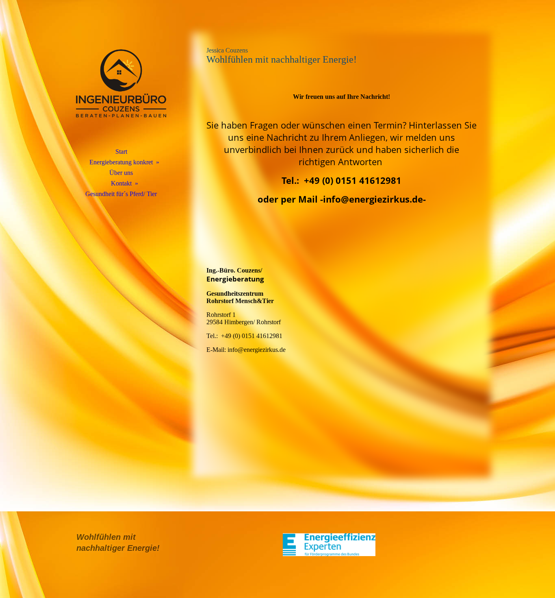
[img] (121, 83)
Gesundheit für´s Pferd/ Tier (121, 193)
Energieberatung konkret (121, 162)
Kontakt (121, 183)
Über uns (121, 172)
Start (121, 151)
